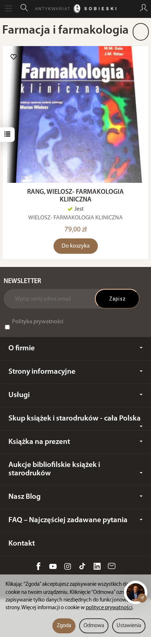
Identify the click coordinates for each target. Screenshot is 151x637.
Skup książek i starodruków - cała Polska (74, 418)
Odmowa (94, 626)
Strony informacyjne (42, 372)
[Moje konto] (143, 9)
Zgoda (64, 626)
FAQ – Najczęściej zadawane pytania (68, 520)
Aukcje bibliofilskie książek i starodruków (54, 469)
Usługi (19, 395)
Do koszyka (76, 246)
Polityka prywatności (37, 322)
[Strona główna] (75, 9)
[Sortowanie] (141, 32)
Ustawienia (129, 626)
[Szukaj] (24, 9)
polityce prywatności (109, 608)
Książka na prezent (39, 442)
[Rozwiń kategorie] (8, 9)
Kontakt (21, 543)
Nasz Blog (24, 497)
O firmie (21, 348)
